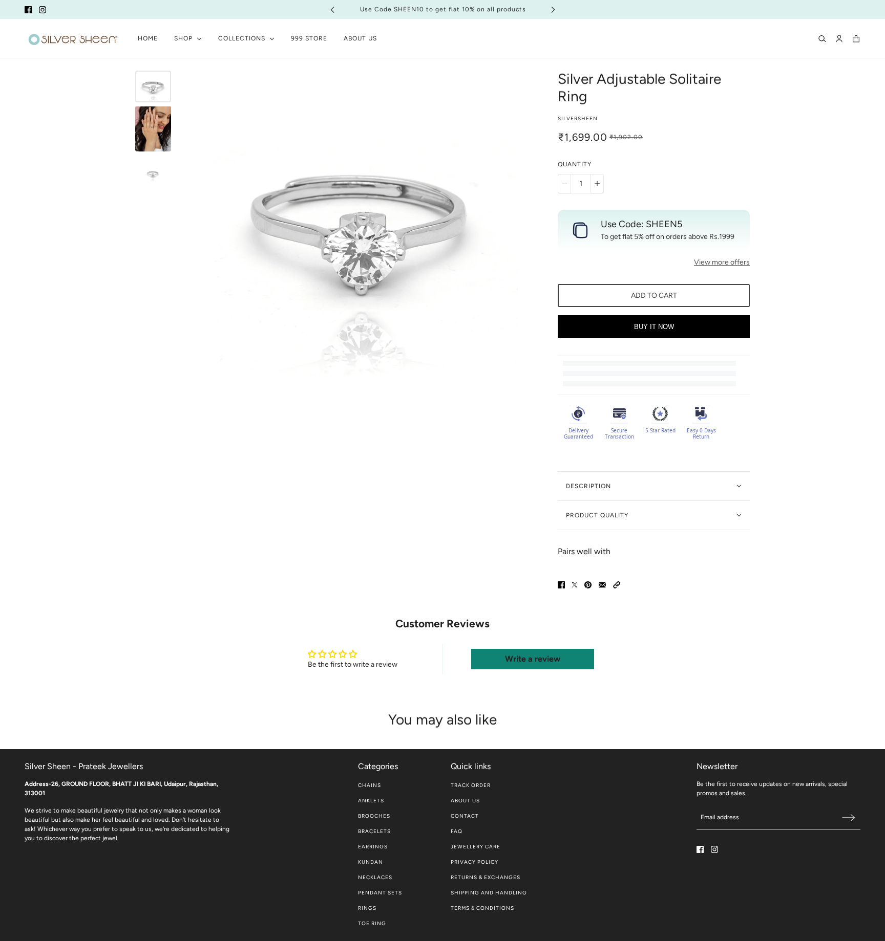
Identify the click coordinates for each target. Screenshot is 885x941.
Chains (369, 785)
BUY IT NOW (654, 327)
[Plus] (597, 183)
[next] (553, 9)
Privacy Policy (474, 862)
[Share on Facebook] (561, 584)
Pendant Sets (380, 892)
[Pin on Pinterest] (588, 584)
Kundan (370, 862)
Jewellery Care (475, 846)
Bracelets (374, 831)
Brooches (374, 816)
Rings (367, 908)
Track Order (471, 785)
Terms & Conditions (482, 908)
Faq (456, 831)
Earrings (373, 846)
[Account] (839, 38)
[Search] (822, 38)
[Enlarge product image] (361, 224)
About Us (465, 800)
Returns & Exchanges (485, 877)
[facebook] (28, 9)
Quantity (575, 164)
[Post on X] (574, 584)
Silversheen (578, 118)
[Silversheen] (73, 38)
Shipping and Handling (489, 892)
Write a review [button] (532, 659)
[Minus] (564, 183)
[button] (616, 584)
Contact (465, 816)
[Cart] (856, 38)
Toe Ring (372, 923)
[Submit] (848, 817)
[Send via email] (602, 584)
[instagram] (42, 9)
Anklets (371, 800)
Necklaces (375, 877)
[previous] (332, 9)
